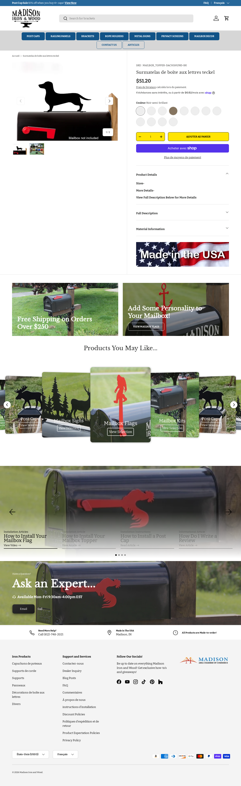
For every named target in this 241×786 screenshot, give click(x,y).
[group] (120, 512)
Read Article (128, 545)
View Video (10, 545)
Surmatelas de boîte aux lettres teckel (41, 56)
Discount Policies (74, 714)
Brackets (87, 36)
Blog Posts (69, 678)
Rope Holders (114, 36)
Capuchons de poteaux (27, 663)
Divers (16, 704)
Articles (133, 44)
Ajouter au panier (198, 136)
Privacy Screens (172, 36)
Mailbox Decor (204, 36)
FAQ (206, 3)
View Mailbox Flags (146, 326)
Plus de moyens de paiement (182, 157)
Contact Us (109, 44)
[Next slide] (233, 404)
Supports (18, 678)
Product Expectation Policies (81, 733)
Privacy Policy (72, 740)
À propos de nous (74, 700)
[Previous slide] (7, 404)
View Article (69, 545)
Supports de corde (24, 671)
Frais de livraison (146, 87)
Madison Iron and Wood (31, 772)
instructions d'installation (79, 707)
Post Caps (33, 36)
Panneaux (18, 685)
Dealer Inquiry (72, 671)
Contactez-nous (73, 663)
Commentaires (72, 692)
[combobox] (126, 18)
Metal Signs (142, 36)
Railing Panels (60, 36)
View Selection (30, 425)
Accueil (15, 56)
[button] (116, 555)
